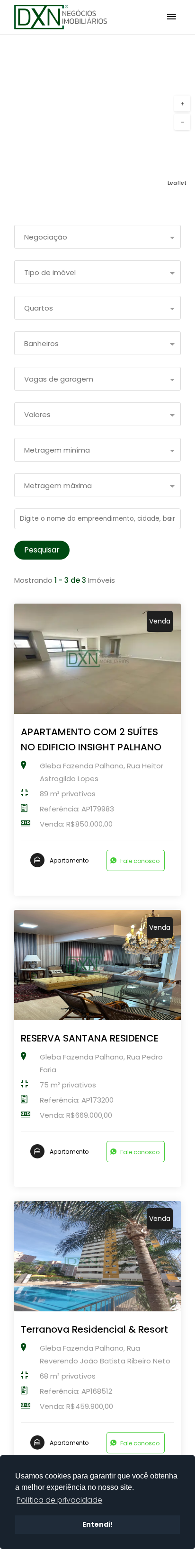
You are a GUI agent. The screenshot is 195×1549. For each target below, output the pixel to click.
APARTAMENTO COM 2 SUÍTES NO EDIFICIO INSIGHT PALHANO (91, 739)
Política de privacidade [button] (59, 1500)
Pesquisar (42, 549)
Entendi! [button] (97, 1524)
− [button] (182, 122)
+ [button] (182, 103)
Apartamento (69, 860)
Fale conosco (140, 861)
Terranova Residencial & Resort (94, 1329)
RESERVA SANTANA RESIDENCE (90, 1038)
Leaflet (177, 183)
